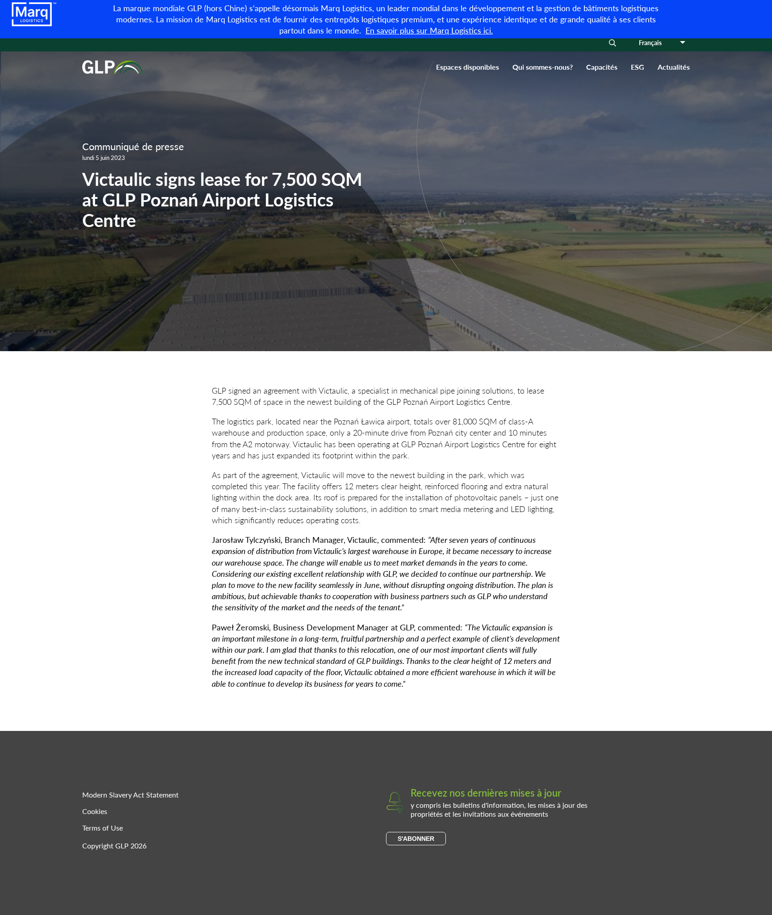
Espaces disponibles (467, 67)
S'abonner (416, 838)
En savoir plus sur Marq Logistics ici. (429, 30)
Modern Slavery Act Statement (130, 794)
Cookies (94, 811)
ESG (637, 67)
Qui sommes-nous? (542, 67)
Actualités (674, 67)
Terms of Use (102, 828)
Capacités (601, 67)
